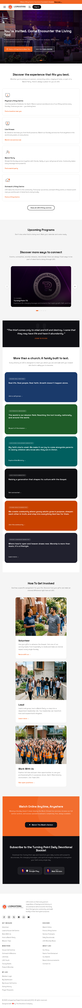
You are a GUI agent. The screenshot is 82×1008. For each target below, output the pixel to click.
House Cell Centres (8, 950)
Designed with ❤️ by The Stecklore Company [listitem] (17, 1004)
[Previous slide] (4, 37)
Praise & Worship (7, 967)
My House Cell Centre (9, 983)
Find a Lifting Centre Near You (19, 49)
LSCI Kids (5, 957)
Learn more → (14, 557)
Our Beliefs (46, 957)
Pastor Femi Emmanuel (50, 953)
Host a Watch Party (8, 937)
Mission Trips (6, 941)
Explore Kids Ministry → (17, 460)
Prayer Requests (7, 990)
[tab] (38, 60)
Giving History (7, 986)
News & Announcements (51, 960)
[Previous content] (7, 286)
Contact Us (46, 964)
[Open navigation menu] (5, 7)
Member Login (7, 976)
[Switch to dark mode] (30, 7)
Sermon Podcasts (49, 934)
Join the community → (17, 525)
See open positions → (26, 783)
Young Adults (6, 964)
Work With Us (6, 934)
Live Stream (9, 129)
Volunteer (5, 927)
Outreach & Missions (9, 953)
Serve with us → (24, 654)
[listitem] (4, 917)
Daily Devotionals (48, 937)
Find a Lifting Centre (12, 197)
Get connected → (15, 492)
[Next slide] (78, 37)
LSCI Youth (6, 960)
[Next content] (75, 286)
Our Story (46, 950)
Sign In (36, 7)
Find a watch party (11, 168)
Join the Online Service (44, 49)
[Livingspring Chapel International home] (10, 7)
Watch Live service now (13, 140)
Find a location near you (13, 111)
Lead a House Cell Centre (10, 930)
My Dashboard (7, 980)
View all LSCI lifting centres (41, 208)
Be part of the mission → (18, 428)
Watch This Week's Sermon (42, 825)
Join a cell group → (16, 396)
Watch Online (47, 927)
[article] (41, 387)
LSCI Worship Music (49, 941)
